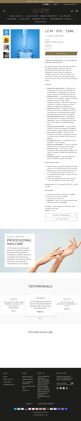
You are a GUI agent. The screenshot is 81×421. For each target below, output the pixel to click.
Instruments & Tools (61, 19)
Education (40, 22)
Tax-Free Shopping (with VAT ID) (27, 382)
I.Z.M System (32, 16)
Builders (12, 19)
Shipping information (61, 215)
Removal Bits (40, 19)
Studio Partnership (27, 379)
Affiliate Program (27, 376)
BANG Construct (49, 16)
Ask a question (61, 219)
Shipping (47, 42)
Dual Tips (25, 19)
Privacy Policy (7, 382)
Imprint (5, 376)
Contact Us (25, 390)
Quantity (48, 45)
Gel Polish (65, 16)
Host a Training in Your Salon (29, 386)
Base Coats (16, 16)
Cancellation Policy (8, 384)
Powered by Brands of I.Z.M (40, 415)
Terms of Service (8, 379)
